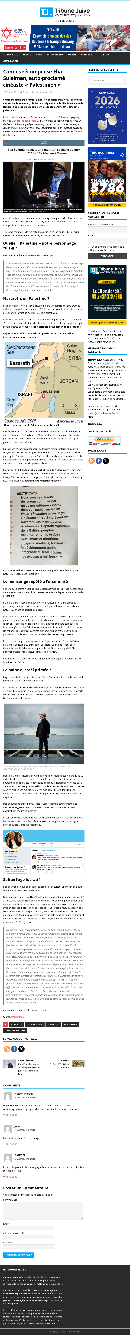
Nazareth (53, 1024)
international (55, 54)
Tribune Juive (29, 92)
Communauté (88, 54)
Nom (5, 1223)
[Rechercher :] (107, 80)
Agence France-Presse (24, 120)
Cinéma (44, 92)
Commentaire (10, 1199)
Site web (7, 1242)
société (72, 54)
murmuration (10, 61)
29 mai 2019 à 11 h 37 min (25, 1130)
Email (90, 235)
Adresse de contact (13, 1233)
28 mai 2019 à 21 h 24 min (25, 1097)
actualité (16, 1024)
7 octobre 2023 (10, 54)
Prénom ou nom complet (101, 224)
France (27, 54)
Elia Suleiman (35, 1024)
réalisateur (70, 1024)
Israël (39, 54)
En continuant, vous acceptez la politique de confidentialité (106, 248)
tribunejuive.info (15, 1030)
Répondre (11, 1115)
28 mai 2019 (12, 92)
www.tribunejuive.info (15, 1293)
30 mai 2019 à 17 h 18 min (25, 1159)
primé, (14, 117)
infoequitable (17, 1016)
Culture (105, 54)
